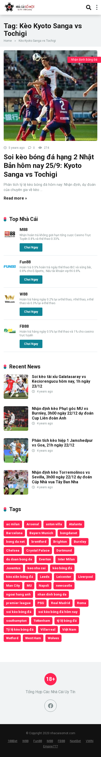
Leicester (63, 577)
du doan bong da (19, 559)
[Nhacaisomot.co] (20, 6)
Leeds (45, 577)
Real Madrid (60, 603)
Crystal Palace (38, 550)
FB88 (24, 326)
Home (8, 40)
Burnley (80, 541)
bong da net (15, 541)
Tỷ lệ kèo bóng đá (20, 629)
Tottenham (42, 620)
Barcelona (14, 533)
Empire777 (50, 746)
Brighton (60, 541)
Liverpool (85, 577)
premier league (18, 603)
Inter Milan (66, 559)
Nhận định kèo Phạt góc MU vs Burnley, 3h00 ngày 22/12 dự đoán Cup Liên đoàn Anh (62, 413)
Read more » (15, 198)
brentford (38, 541)
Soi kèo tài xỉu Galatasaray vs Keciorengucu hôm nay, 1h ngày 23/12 (61, 381)
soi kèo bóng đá (18, 612)
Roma (81, 603)
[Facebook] (50, 706)
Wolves (53, 638)
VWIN (89, 741)
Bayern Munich (41, 533)
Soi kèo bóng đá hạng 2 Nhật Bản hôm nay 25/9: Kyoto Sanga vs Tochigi (49, 165)
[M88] (10, 239)
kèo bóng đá (62, 568)
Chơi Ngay (31, 247)
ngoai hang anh (18, 594)
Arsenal (32, 524)
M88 (23, 229)
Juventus (13, 568)
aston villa (54, 524)
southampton (16, 620)
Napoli (44, 585)
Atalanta (75, 524)
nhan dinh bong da (52, 594)
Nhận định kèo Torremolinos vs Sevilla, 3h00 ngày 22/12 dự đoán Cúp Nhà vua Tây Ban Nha (62, 477)
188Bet (12, 741)
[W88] (10, 303)
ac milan (13, 524)
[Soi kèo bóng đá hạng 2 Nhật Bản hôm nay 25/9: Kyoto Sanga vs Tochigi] (50, 95)
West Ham (33, 638)
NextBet (75, 741)
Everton (45, 559)
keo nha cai (36, 568)
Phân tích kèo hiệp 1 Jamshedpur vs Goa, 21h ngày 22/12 (62, 442)
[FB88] (10, 335)
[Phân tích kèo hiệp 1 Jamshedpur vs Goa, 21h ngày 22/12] (16, 461)
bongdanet (68, 533)
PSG (41, 603)
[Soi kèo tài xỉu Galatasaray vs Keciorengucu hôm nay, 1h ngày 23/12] (16, 397)
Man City (13, 585)
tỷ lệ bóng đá (67, 620)
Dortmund (64, 550)
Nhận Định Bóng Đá (84, 59)
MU (29, 585)
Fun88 (25, 262)
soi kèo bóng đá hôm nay (57, 612)
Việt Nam (69, 629)
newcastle (64, 585)
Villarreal (47, 629)
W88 (23, 294)
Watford (12, 638)
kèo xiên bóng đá (19, 577)
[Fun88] (10, 271)
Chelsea (12, 550)
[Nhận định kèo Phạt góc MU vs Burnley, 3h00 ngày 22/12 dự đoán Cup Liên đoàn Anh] (16, 429)
